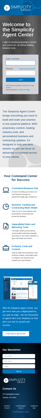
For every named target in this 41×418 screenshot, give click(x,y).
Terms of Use (34, 407)
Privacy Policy (7, 407)
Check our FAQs (24, 90)
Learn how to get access (16, 334)
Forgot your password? (27, 69)
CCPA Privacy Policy (21, 407)
